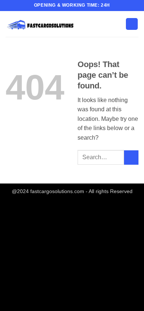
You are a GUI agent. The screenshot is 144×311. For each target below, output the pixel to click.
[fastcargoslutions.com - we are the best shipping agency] (42, 23)
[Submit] (131, 157)
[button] (132, 24)
